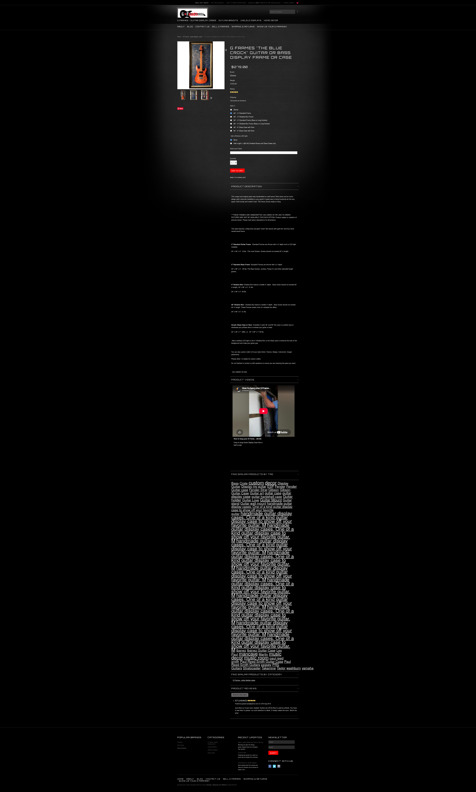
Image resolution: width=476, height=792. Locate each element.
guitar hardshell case (267, 496)
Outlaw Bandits (228, 20)
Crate (244, 483)
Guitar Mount (271, 499)
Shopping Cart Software (220, 785)
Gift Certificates (236, 3)
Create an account (270, 3)
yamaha (307, 668)
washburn (293, 668)
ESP (270, 486)
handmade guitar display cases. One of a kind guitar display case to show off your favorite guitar (261, 508)
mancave (248, 653)
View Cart (288, 3)
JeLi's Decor (180, 745)
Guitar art (257, 493)
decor (271, 482)
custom (256, 482)
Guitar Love (250, 500)
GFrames (180, 742)
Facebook (269, 766)
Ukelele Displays (250, 20)
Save (181, 108)
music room (256, 657)
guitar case (273, 492)
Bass (235, 483)
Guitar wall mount (253, 503)
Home (179, 37)
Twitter (274, 766)
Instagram (278, 766)
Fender (280, 486)
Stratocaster (252, 668)
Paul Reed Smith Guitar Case (261, 661)
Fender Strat (258, 489)
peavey (266, 664)
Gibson (273, 489)
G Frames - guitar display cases (196, 20)
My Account (217, 3)
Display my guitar (253, 486)
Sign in (251, 3)
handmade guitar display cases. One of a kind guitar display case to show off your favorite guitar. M (261, 519)
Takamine (269, 668)
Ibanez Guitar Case (261, 650)
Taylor (281, 668)
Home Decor (271, 20)
